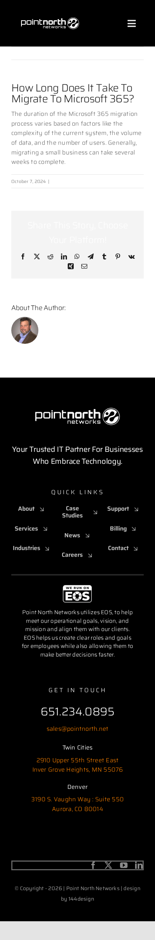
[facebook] (93, 865)
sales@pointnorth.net (78, 728)
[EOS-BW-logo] (77, 587)
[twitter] (108, 865)
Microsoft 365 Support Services (85, 181)
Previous (104, 53)
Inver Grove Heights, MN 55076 (77, 769)
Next (131, 53)
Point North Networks (99, 308)
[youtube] (124, 865)
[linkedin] (139, 865)
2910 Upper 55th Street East (77, 760)
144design (81, 899)
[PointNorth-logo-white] (50, 10)
